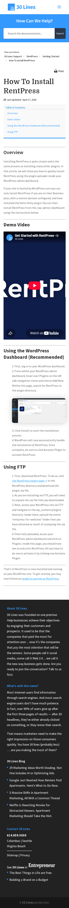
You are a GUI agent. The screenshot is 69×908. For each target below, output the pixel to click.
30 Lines (28, 902)
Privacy (25, 855)
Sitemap (12, 855)
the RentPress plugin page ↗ (29, 480)
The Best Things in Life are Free (30, 873)
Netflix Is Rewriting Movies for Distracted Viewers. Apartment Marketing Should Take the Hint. (30, 810)
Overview (12, 113)
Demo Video (13, 119)
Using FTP (12, 131)
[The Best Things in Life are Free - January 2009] (41, 867)
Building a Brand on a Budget (28, 880)
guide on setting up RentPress (40, 578)
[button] (59, 71)
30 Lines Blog (16, 761)
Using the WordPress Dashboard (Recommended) (33, 125)
